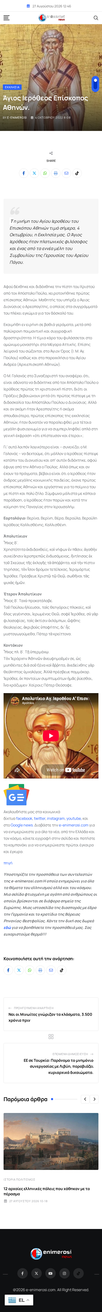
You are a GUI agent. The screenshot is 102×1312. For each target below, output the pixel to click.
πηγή (8, 863)
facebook (24, 818)
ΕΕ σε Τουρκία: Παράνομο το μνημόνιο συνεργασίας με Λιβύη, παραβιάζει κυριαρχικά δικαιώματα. (58, 1066)
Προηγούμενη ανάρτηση (34, 1008)
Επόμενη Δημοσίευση (70, 1054)
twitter (39, 818)
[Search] (96, 17)
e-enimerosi (17, 118)
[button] (85, 1099)
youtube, (74, 818)
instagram (56, 818)
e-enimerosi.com (73, 825)
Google (17, 825)
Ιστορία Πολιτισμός (19, 1180)
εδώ (7, 927)
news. (28, 825)
